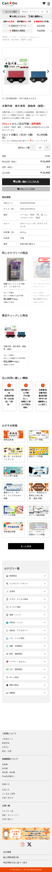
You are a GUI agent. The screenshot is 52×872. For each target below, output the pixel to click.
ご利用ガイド (7, 739)
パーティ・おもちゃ (19, 37)
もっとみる (26, 546)
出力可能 (41, 22)
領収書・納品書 (8, 772)
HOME (5, 37)
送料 (8, 22)
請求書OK (24, 22)
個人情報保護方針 (11, 857)
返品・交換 (6, 751)
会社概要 (7, 852)
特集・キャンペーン (10, 815)
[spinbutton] (40, 147)
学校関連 (41, 31)
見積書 (5, 764)
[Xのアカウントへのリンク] (29, 844)
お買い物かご (7, 819)
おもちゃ (34, 37)
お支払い (6, 747)
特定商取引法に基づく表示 (15, 862)
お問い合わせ (7, 798)
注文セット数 (24, 147)
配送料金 (6, 743)
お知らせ (6, 790)
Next (48, 71)
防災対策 (41, 26)
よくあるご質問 (8, 794)
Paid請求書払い (8, 776)
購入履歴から (37, 16)
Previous (4, 71)
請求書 (5, 768)
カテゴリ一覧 (7, 811)
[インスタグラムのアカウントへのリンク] (22, 844)
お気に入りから (19, 16)
